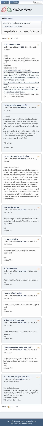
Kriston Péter (21, 210)
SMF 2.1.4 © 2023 (16, 423)
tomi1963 (20, 47)
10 (17, 38)
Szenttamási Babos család (16, 105)
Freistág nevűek (12, 207)
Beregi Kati (21, 379)
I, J (5, 347)
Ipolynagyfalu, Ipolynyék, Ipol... (19, 347)
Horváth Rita (21, 108)
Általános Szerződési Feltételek (21, 421)
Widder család (14, 44)
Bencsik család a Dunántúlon (17, 156)
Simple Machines (27, 423)
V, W (5, 44)
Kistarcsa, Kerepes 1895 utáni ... (19, 377)
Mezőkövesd (12, 269)
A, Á (5, 320)
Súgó (8, 421)
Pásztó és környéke (14, 293)
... (15, 38)
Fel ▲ (34, 421)
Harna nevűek (12, 239)
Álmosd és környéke (16, 320)
